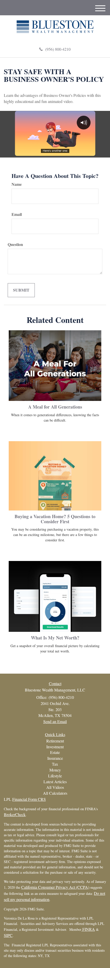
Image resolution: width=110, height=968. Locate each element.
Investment (55, 746)
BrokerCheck (15, 814)
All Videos (55, 787)
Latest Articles (55, 781)
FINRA (88, 929)
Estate (55, 752)
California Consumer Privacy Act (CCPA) (55, 887)
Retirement (55, 740)
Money (55, 770)
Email (17, 214)
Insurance (55, 758)
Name (17, 184)
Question (15, 244)
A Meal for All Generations (55, 406)
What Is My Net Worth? (55, 637)
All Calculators (55, 793)
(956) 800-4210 (58, 49)
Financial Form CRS (29, 799)
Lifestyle (55, 775)
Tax (55, 764)
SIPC (8, 935)
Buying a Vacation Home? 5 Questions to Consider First (55, 519)
